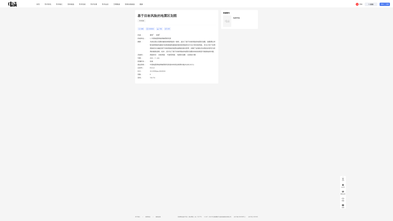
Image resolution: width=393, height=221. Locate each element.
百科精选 (71, 4)
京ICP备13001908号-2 (240, 217)
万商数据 (116, 4)
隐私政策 (158, 217)
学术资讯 (48, 4)
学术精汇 (59, 4)
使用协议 (147, 217)
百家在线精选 (130, 4)
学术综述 (82, 4)
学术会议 (105, 4)
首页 (38, 4)
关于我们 (137, 217)
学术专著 (93, 4)
